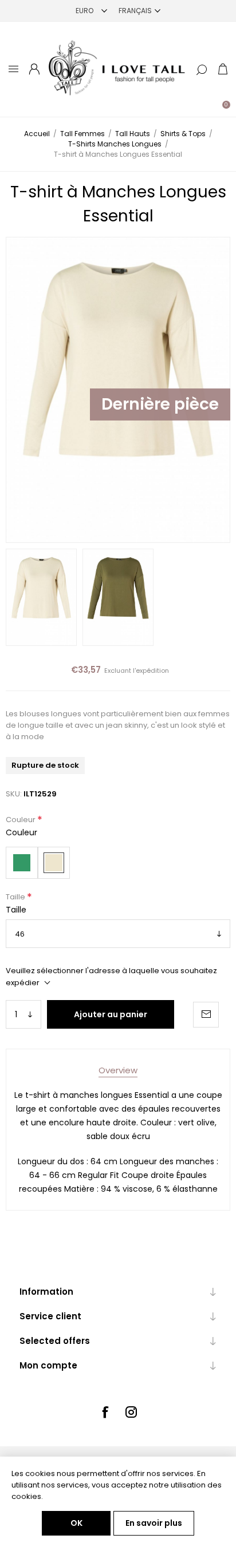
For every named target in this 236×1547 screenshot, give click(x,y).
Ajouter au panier (110, 1014)
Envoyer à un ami (206, 1015)
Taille (16, 896)
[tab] (118, 1070)
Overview (118, 1070)
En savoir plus (153, 1523)
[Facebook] (104, 1412)
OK (76, 1523)
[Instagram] (131, 1412)
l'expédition (151, 670)
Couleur (21, 819)
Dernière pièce (160, 404)
